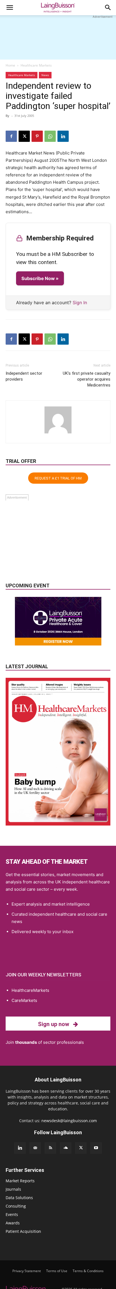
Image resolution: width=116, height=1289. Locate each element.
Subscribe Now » (40, 278)
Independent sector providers (24, 376)
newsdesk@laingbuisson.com (69, 1120)
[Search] (108, 7)
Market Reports (20, 1180)
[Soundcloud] (65, 1148)
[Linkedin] (63, 136)
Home (10, 65)
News (45, 75)
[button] (10, 7)
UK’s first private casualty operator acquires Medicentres (86, 379)
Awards (13, 1223)
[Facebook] (11, 136)
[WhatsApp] (50, 136)
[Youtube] (96, 1148)
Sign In (80, 302)
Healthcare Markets (36, 65)
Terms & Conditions (88, 1270)
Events (12, 1214)
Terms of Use (56, 1270)
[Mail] (35, 1148)
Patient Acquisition (23, 1231)
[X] (24, 136)
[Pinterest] (37, 136)
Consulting (16, 1206)
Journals (13, 1189)
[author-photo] (58, 433)
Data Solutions (19, 1197)
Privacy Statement (26, 1270)
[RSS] (50, 1148)
